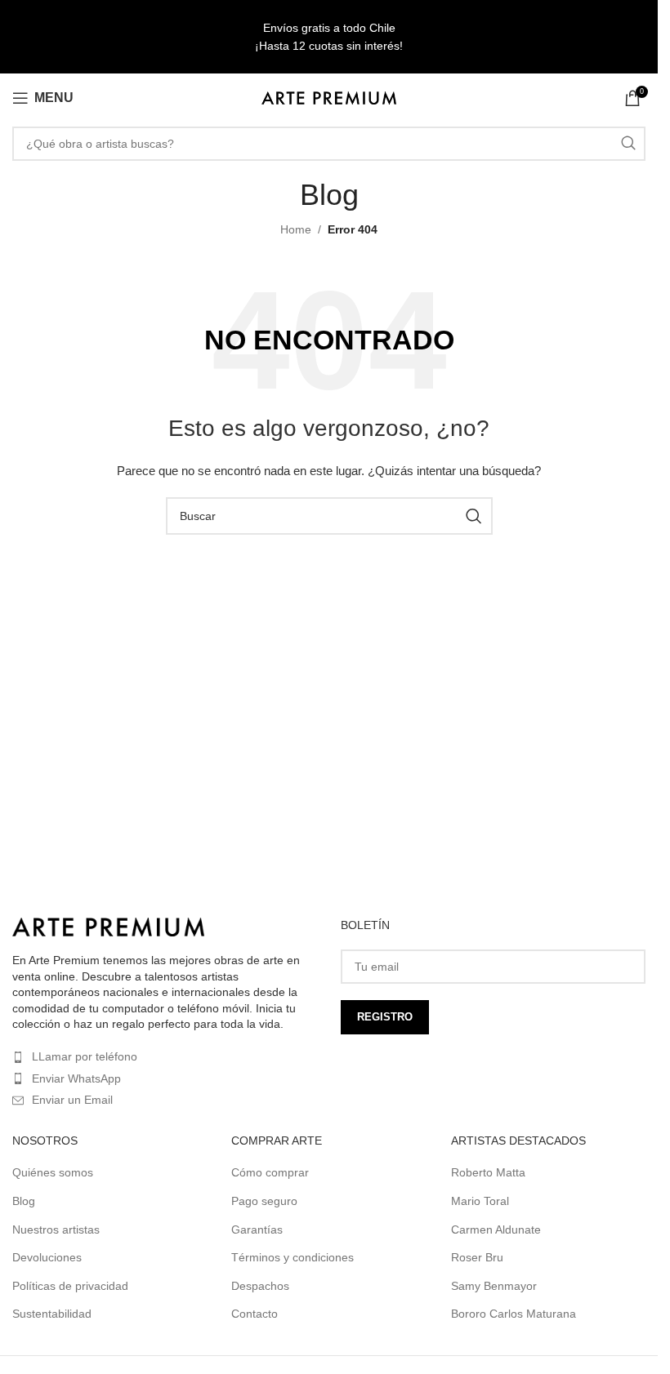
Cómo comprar (270, 1172)
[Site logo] (328, 97)
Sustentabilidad (52, 1313)
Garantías (257, 1229)
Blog (23, 1200)
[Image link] (108, 925)
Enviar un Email (72, 1099)
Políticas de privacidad (70, 1285)
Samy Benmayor (494, 1285)
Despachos (260, 1285)
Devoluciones (47, 1257)
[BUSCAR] (628, 144)
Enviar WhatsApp (76, 1078)
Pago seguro (264, 1200)
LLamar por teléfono (84, 1056)
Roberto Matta (488, 1172)
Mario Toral (480, 1200)
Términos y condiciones (292, 1257)
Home (295, 229)
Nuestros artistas (56, 1229)
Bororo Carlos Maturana (513, 1313)
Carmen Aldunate (496, 1229)
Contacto (254, 1313)
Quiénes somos (52, 1172)
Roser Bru (477, 1257)
